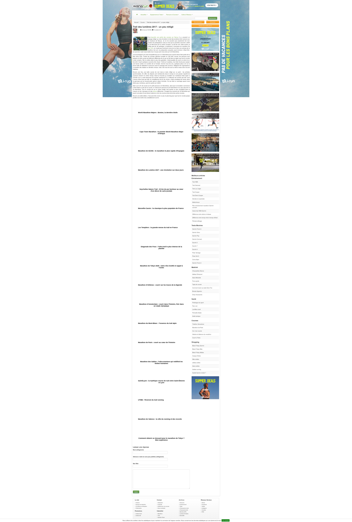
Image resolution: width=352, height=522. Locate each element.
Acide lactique (196, 316)
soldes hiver (139, 513)
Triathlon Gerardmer (198, 324)
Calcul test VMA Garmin (199, 211)
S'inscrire (212, 22)
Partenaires (139, 508)
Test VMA (195, 182)
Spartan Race (161, 517)
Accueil (136, 22)
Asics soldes (195, 366)
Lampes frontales (184, 513)
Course (142, 22)
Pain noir (194, 306)
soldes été (138, 515)
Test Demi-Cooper (197, 195)
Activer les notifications (205, 26)
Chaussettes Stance (198, 271)
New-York (150, 48)
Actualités (144, 14)
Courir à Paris (196, 338)
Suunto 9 (195, 249)
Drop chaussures (197, 295)
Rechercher (212, 18)
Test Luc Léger (196, 189)
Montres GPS (183, 512)
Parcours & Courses (172, 14)
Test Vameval (196, 185)
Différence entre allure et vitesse (201, 214)
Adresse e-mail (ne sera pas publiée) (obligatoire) (148, 457)
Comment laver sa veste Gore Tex (202, 288)
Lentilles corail (196, 309)
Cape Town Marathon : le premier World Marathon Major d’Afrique (206, 75)
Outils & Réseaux (187, 14)
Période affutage (197, 221)
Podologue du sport (198, 302)
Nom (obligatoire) (138, 450)
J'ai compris (225, 520)
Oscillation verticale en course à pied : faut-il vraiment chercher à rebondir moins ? (206, 116)
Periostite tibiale (196, 313)
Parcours (182, 502)
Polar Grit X (195, 256)
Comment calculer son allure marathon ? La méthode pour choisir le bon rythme (207, 156)
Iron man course (197, 331)
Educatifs (182, 515)
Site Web (135, 463)
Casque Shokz (196, 356)
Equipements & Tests (156, 14)
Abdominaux (196, 202)
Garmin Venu (196, 232)
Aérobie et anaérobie (198, 199)
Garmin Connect (197, 239)
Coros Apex (195, 259)
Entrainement (183, 504)
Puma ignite (195, 281)
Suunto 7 (195, 246)
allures (155, 91)
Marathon (160, 513)
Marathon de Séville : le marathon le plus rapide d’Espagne (206, 135)
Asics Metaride (196, 278)
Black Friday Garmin (198, 346)
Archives (181, 500)
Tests (181, 506)
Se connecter (198, 22)
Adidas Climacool (197, 274)
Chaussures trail (184, 510)
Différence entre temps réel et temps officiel (205, 218)
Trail (159, 515)
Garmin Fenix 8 (196, 263)
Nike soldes (195, 359)
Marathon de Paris (197, 327)
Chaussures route (184, 508)
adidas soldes (196, 363)
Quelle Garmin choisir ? (199, 373)
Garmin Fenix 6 (196, 229)
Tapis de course (197, 284)
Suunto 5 (195, 242)
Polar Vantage (196, 253)
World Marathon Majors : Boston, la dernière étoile (206, 54)
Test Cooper (195, 192)
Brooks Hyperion (197, 291)
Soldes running (196, 369)
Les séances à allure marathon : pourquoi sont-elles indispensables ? (205, 96)
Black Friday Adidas (198, 352)
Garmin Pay (195, 236)
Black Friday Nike (197, 349)
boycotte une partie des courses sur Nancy (164, 37)
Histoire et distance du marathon (201, 334)
